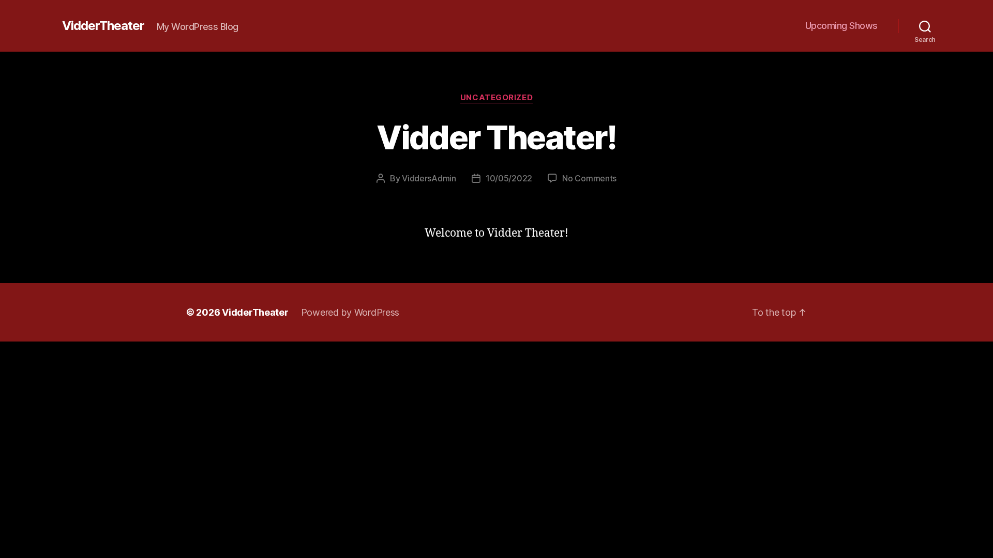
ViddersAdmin (429, 178)
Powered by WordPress (350, 312)
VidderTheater (103, 26)
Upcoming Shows (841, 25)
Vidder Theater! (496, 137)
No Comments (589, 178)
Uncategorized (496, 97)
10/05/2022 (509, 178)
